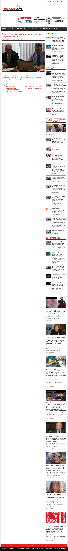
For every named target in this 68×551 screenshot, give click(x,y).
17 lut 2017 (8, 39)
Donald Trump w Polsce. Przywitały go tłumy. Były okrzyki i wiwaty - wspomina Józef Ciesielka (58, 268)
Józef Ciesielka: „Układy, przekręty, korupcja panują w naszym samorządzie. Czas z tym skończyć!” (59, 179)
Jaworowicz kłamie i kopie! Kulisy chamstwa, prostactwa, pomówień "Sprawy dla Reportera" (58, 277)
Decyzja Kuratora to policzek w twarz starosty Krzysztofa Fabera (22, 35)
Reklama (34, 28)
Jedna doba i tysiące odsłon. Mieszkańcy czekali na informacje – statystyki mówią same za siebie (55, 311)
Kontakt (54, 28)
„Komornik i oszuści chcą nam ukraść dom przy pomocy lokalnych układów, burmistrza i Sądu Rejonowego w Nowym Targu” (58, 157)
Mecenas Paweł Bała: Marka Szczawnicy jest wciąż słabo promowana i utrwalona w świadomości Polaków (58, 111)
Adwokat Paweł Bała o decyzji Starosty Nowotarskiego (33, 87)
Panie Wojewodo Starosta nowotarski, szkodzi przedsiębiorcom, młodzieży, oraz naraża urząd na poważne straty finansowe (14, 90)
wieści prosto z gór (18, 39)
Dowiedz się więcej (34, 549)
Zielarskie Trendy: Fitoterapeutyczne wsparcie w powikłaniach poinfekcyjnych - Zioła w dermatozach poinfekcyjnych (59, 141)
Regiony (4, 28)
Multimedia (19, 28)
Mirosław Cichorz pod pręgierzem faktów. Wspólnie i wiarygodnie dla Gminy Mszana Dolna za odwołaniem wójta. (59, 48)
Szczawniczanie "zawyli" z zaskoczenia (58, 148)
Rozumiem (63, 548)
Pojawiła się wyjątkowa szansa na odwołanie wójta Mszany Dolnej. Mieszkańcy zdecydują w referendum (58, 39)
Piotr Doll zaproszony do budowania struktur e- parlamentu (58, 232)
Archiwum (11, 28)
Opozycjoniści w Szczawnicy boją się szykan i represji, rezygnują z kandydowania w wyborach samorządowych (59, 211)
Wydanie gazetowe (44, 28)
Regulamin (27, 28)
